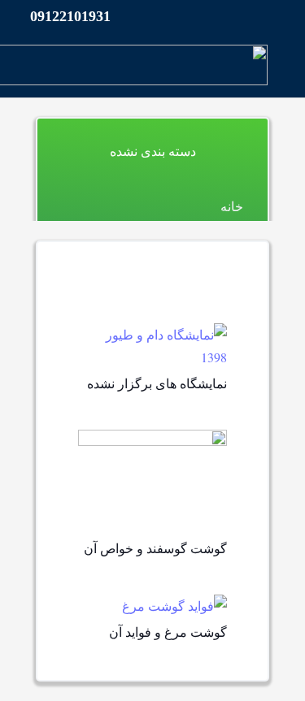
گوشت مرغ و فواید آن (168, 631)
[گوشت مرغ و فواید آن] (174, 605)
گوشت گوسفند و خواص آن (155, 547)
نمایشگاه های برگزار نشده (157, 383)
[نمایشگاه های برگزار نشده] (152, 334)
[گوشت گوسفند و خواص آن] (152, 440)
